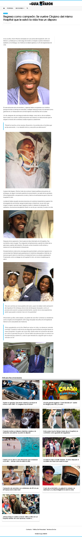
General (5, 13)
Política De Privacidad (39, 529)
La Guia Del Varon (41, 3)
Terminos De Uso (51, 529)
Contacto (29, 529)
